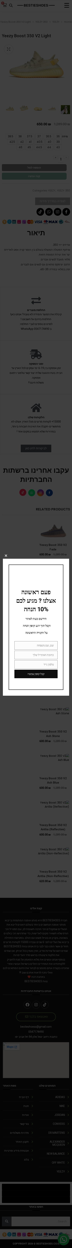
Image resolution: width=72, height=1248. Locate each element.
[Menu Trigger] (66, 5)
